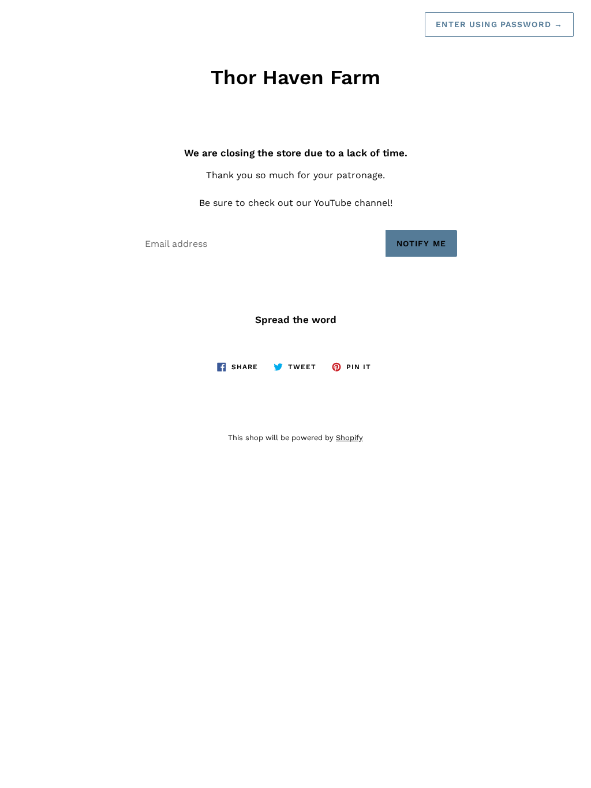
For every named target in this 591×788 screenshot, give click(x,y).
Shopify (349, 437)
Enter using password (499, 24)
